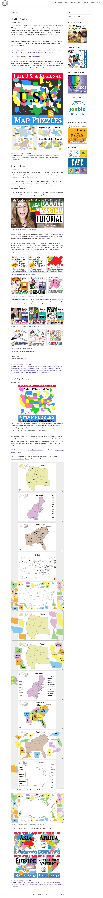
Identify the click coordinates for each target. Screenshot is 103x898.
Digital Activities (27, 348)
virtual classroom (33, 372)
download (22, 437)
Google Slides (59, 234)
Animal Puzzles (39, 296)
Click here (13, 828)
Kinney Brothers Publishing (24, 153)
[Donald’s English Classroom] (77, 75)
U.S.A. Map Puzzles (20, 379)
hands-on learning (54, 155)
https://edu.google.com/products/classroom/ (23, 230)
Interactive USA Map (16, 157)
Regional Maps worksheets (35, 450)
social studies (38, 884)
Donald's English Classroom (28, 368)
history (55, 882)
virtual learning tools (43, 372)
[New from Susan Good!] (77, 25)
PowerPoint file (35, 57)
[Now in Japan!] (77, 150)
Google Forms (17, 236)
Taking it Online (18, 166)
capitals (20, 882)
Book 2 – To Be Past (28, 296)
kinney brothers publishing (53, 370)
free (26, 430)
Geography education (35, 155)
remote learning (23, 372)
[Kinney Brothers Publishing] (77, 50)
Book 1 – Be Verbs (16, 296)
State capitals (54, 157)
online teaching (15, 372)
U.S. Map (59, 884)
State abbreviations (45, 157)
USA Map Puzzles (19, 19)
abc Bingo (21, 274)
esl (38, 882)
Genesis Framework (55, 895)
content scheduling (38, 366)
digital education (58, 366)
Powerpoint (32, 884)
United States (14, 886)
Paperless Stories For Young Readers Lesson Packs (25, 326)
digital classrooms (48, 366)
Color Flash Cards (30, 274)
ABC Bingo (14, 274)
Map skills (24, 157)
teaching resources (52, 884)
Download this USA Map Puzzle (19, 790)
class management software (25, 366)
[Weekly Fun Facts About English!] (77, 125)
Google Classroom (26, 370)
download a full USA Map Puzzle (20, 459)
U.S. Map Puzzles (19, 423)
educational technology (42, 368)
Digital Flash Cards (16, 348)
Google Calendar (45, 236)
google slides (45, 155)
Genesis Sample (45, 895)
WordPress (63, 895)
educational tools (53, 368)
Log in (68, 895)
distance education (16, 368)
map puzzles (25, 884)
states (44, 884)
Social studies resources (33, 157)
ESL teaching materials (24, 155)
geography (42, 882)
